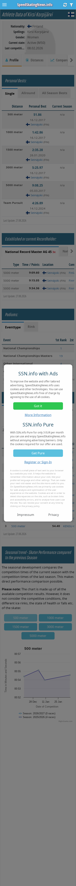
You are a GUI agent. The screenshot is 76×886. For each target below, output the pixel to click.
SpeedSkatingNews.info (34, 4)
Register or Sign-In (38, 462)
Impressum (25, 515)
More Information (38, 415)
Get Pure (38, 453)
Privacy (53, 515)
